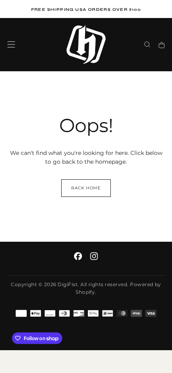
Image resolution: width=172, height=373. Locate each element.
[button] (11, 44)
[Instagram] (94, 256)
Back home (86, 188)
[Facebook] (78, 256)
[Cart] (162, 45)
